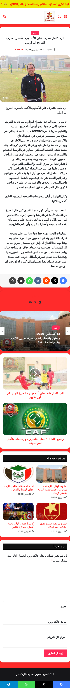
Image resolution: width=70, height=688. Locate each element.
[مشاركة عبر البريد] (21, 280)
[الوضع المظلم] (59, 17)
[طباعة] (12, 280)
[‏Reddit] (46, 280)
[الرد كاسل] (49, 16)
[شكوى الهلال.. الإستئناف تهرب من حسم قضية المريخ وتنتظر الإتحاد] (51, 474)
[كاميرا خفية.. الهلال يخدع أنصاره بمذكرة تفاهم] (18, 511)
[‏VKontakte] (37, 280)
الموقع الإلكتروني (57, 637)
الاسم (63, 606)
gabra (50, 49)
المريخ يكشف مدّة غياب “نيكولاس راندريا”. (35, 340)
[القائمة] (65, 17)
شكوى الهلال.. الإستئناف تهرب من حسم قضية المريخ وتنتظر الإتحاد (52, 489)
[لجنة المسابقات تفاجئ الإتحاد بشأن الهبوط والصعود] (18, 474)
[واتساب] (29, 280)
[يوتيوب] (30, 302)
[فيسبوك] (63, 280)
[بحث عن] (4, 17)
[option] (35, 331)
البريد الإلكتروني (57, 621)
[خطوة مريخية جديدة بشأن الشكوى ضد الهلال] (51, 511)
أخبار (35, 32)
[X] (54, 280)
